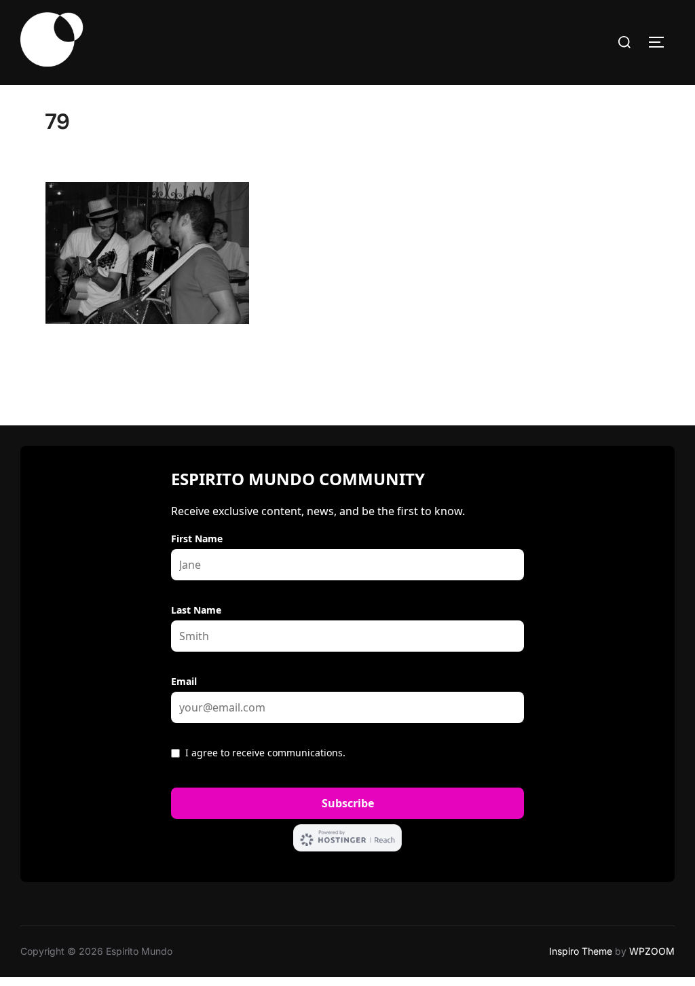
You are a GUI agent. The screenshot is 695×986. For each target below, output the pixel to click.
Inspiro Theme (580, 951)
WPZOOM (652, 951)
